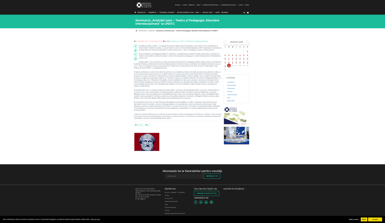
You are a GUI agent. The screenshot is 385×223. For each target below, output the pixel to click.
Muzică (229, 91)
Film (228, 98)
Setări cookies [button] (354, 219)
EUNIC (197, 12)
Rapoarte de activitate (171, 201)
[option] (147, 142)
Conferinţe (231, 88)
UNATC (182, 41)
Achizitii (167, 210)
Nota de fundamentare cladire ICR (175, 213)
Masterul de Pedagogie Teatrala (198, 41)
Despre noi (191, 5)
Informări (224, 12)
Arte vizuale (231, 85)
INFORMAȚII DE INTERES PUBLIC (210, 5)
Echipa (167, 195)
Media (198, 5)
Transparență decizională (228, 5)
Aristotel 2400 (174, 41)
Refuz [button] (364, 219)
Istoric (166, 204)
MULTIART (231, 101)
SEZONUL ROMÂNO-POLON (185, 12)
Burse (218, 12)
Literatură (230, 82)
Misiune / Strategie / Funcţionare (175, 192)
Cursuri (185, 5)
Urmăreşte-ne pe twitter (207, 193)
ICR (186, 41)
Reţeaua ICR (141, 12)
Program (140, 125)
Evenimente (152, 12)
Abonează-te (212, 176)
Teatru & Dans (232, 94)
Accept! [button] (375, 219)
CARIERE (247, 5)
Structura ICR (169, 198)
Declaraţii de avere (170, 207)
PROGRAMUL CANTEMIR (166, 12)
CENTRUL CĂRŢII (207, 12)
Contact (241, 5)
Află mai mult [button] (95, 219)
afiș (148, 125)
